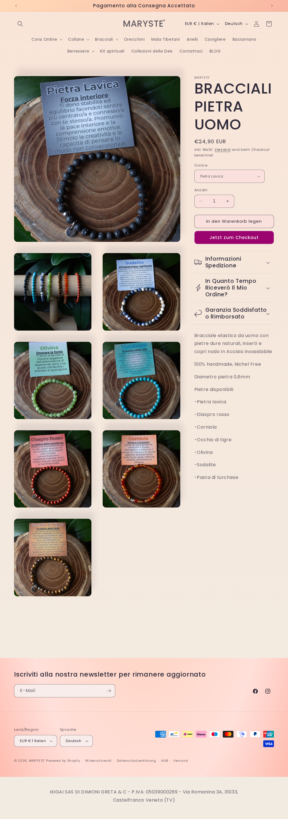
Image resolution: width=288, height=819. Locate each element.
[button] (20, 24)
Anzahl (200, 190)
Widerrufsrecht (98, 760)
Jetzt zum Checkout (234, 237)
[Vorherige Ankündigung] (16, 5)
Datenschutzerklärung (136, 760)
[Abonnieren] (109, 690)
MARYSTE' (37, 760)
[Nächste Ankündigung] (272, 5)
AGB (164, 760)
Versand (223, 149)
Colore (201, 165)
